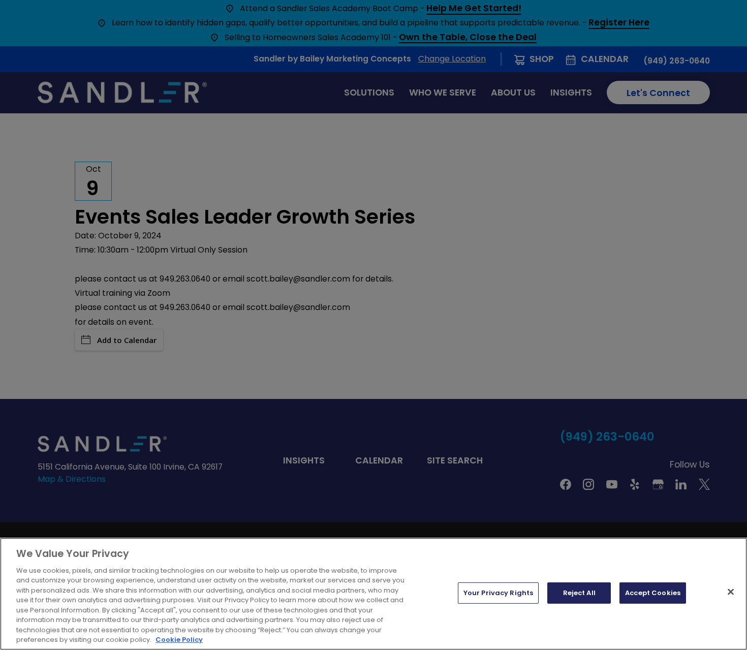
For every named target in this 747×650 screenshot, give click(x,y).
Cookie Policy (179, 639)
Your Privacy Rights (498, 593)
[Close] (731, 592)
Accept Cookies (652, 593)
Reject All (579, 593)
